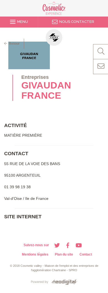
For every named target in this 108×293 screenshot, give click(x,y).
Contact (85, 254)
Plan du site (64, 254)
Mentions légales (35, 254)
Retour (13, 43)
